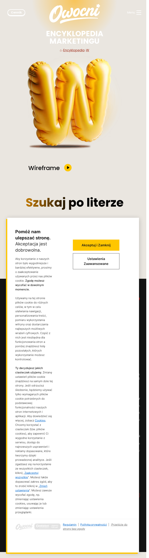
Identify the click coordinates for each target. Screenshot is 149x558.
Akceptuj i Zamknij (96, 245)
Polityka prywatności (93, 524)
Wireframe (44, 167)
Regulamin (69, 524)
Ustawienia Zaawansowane (96, 261)
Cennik (16, 12)
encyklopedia (73, 50)
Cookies (40, 420)
